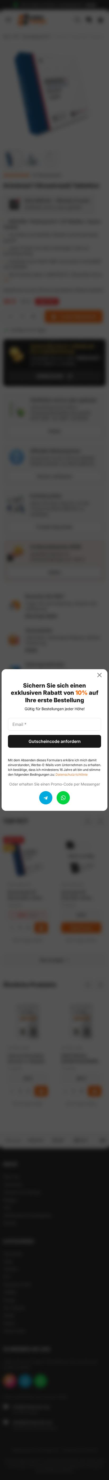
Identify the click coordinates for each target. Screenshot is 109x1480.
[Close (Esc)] (101, 675)
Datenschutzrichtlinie (72, 774)
